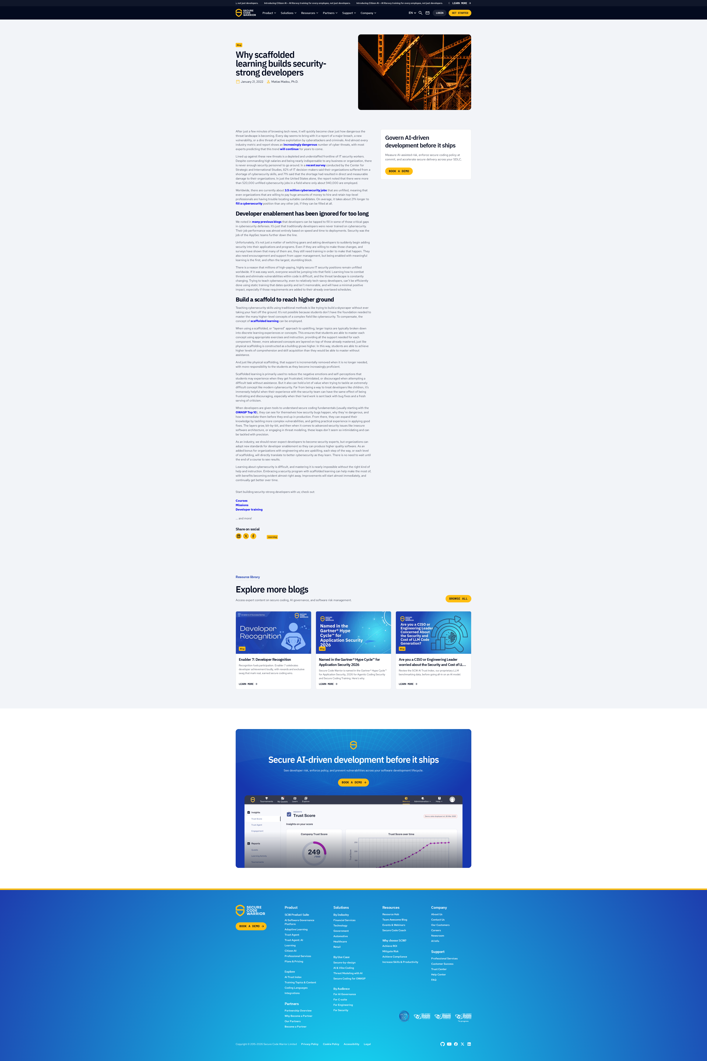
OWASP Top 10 (246, 412)
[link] (353, 3)
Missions (242, 505)
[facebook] (442, 1044)
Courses (241, 501)
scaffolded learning (265, 321)
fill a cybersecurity (249, 203)
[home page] (246, 13)
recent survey (316, 165)
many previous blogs (267, 222)
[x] (462, 1044)
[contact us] (427, 13)
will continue (289, 149)
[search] (420, 13)
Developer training (249, 509)
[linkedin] (469, 1044)
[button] (269, 13)
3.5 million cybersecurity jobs (306, 190)
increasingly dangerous (300, 145)
